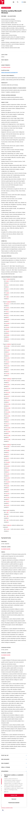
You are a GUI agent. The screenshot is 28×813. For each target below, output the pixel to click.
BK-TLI (7, 311)
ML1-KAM (8, 435)
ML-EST (7, 501)
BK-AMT (8, 319)
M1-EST (7, 361)
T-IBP (7, 512)
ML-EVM (8, 477)
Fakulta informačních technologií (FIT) (9, 72)
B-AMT (7, 292)
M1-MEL (8, 346)
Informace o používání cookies (7, 807)
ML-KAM (8, 462)
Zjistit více (6, 791)
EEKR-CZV (9, 525)
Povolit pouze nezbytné (14, 802)
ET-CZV (7, 529)
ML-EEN (8, 470)
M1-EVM (8, 350)
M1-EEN (8, 357)
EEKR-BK (9, 301)
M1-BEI (7, 373)
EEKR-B (8, 279)
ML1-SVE (8, 388)
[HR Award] (3, 810)
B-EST (7, 289)
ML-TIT (7, 454)
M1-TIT (7, 369)
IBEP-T (8, 510)
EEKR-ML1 (9, 378)
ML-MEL (8, 446)
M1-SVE (7, 365)
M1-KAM (8, 354)
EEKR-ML (9, 444)
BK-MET (8, 335)
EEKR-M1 (9, 344)
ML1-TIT (8, 419)
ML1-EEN (8, 427)
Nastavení (14, 798)
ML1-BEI (8, 380)
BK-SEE (7, 327)
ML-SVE (7, 493)
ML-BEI (7, 485)
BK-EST (7, 303)
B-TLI (7, 285)
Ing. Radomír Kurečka (5, 67)
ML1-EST (8, 396)
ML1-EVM (8, 404)
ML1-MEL (8, 412)
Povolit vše (14, 795)
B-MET (7, 296)
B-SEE (7, 281)
